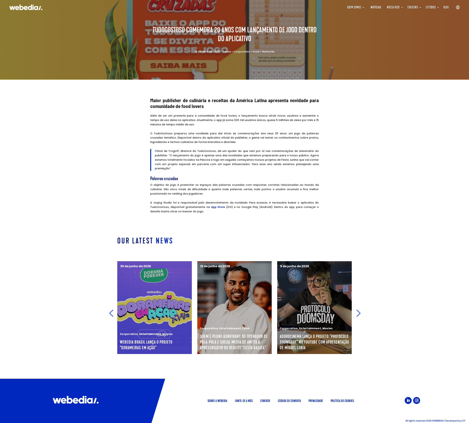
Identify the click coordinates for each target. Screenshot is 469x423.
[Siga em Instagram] (416, 400)
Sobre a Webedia (217, 400)
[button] (111, 313)
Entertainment (150, 334)
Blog (446, 7)
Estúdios (431, 7)
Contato (265, 400)
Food (256, 51)
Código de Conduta (289, 400)
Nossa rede (393, 7)
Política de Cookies (342, 400)
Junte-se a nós (244, 400)
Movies (167, 334)
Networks (268, 51)
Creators (412, 7)
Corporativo (242, 51)
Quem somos (354, 7)
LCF (463, 420)
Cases (227, 51)
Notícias (376, 7)
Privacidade (316, 400)
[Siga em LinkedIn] (408, 400)
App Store (218, 207)
